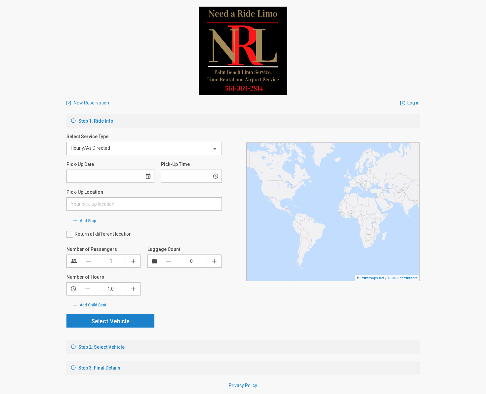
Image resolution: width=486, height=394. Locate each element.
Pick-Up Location (84, 192)
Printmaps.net (372, 278)
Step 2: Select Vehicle (101, 347)
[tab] (243, 121)
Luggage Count (163, 249)
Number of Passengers (91, 249)
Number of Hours (85, 277)
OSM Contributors (403, 278)
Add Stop (87, 220)
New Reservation (91, 102)
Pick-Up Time (175, 164)
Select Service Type (87, 136)
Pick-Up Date (80, 164)
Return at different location (103, 234)
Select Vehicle (110, 321)
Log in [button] (413, 102)
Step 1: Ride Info (95, 121)
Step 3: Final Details (98, 368)
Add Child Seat (92, 305)
